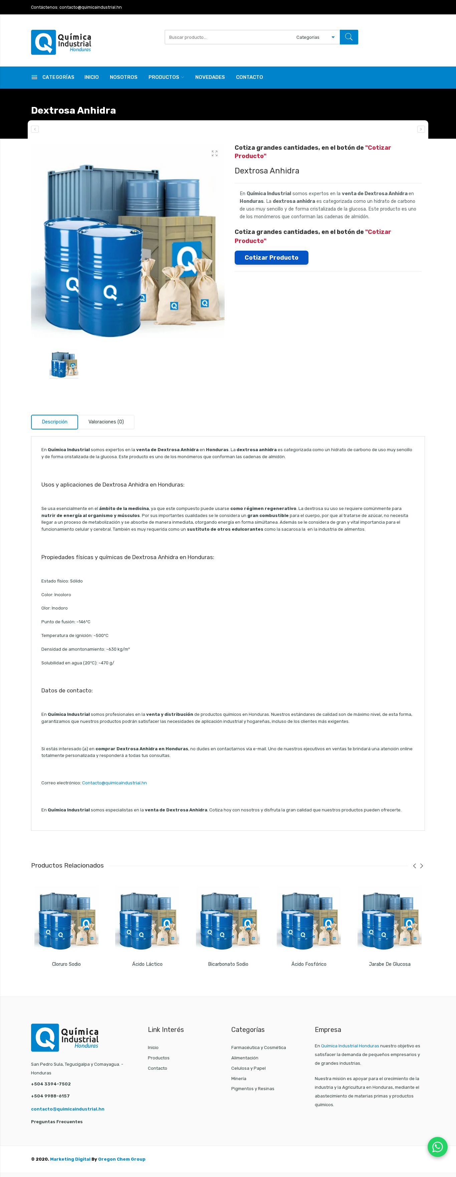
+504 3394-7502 (51, 1083)
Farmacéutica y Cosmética (258, 1047)
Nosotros (124, 77)
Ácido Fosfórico (308, 964)
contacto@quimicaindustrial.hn (67, 1108)
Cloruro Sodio (66, 964)
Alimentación (244, 1057)
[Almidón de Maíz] (35, 129)
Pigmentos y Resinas (252, 1088)
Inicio (91, 77)
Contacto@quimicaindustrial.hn (114, 782)
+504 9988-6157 (50, 1095)
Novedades (210, 77)
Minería (238, 1078)
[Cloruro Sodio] (66, 918)
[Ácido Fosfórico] (309, 918)
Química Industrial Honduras (350, 1045)
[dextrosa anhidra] (128, 241)
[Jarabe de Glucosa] (390, 918)
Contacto (249, 77)
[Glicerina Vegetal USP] (421, 129)
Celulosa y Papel (248, 1068)
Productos (164, 77)
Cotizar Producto (271, 257)
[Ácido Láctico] (147, 918)
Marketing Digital (70, 1159)
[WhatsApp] (438, 1147)
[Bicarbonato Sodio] (228, 918)
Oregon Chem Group (122, 1159)
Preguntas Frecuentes (57, 1121)
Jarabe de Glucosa (390, 964)
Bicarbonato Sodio (228, 964)
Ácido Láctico (147, 964)
